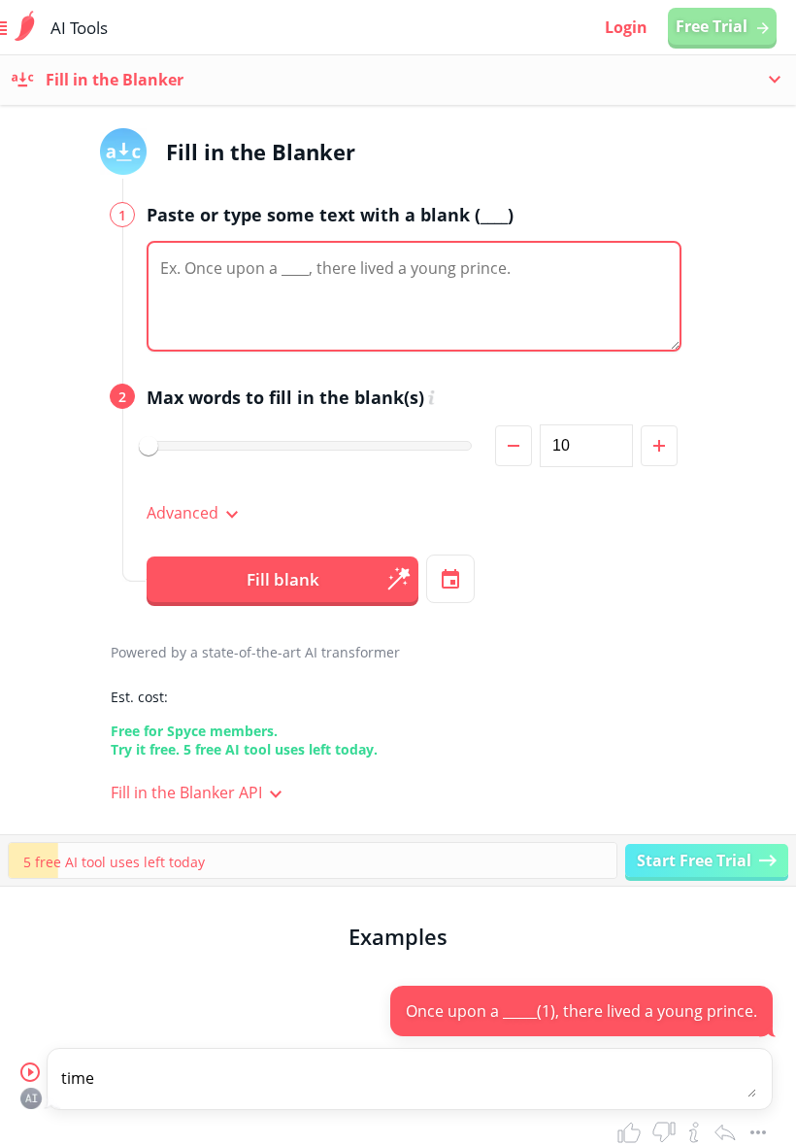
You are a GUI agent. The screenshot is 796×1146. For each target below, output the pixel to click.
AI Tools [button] (79, 28)
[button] (416, 298)
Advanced (182, 512)
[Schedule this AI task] (450, 579)
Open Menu (25, 28)
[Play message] (31, 1073)
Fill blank (283, 579)
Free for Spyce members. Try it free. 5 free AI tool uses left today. (244, 740)
